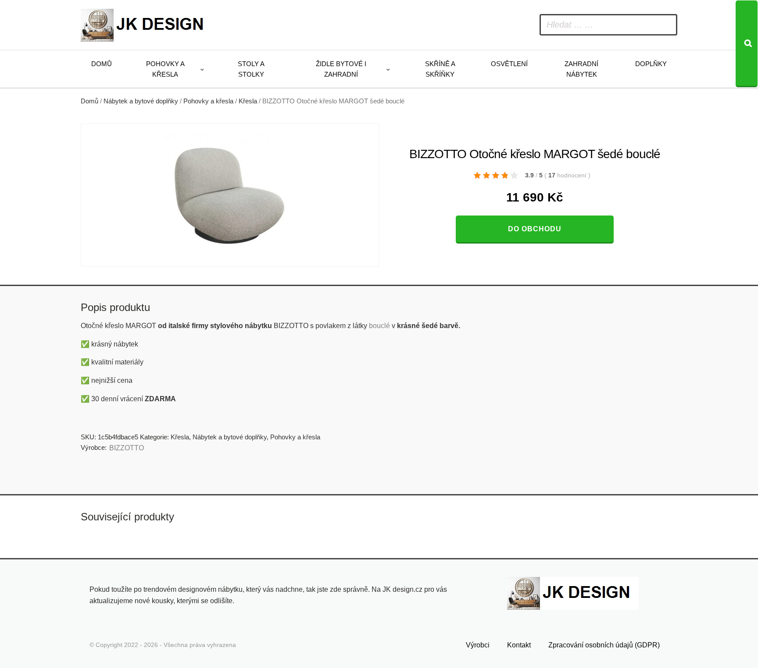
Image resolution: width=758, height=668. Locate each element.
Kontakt (519, 645)
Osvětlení (509, 63)
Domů (101, 63)
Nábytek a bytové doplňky (141, 101)
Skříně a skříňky (440, 69)
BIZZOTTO (126, 448)
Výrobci (478, 645)
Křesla (248, 101)
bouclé (379, 325)
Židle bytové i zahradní (341, 69)
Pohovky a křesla (165, 69)
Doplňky (651, 63)
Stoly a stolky (251, 69)
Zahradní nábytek (581, 69)
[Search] (747, 43)
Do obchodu (534, 229)
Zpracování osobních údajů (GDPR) (604, 645)
